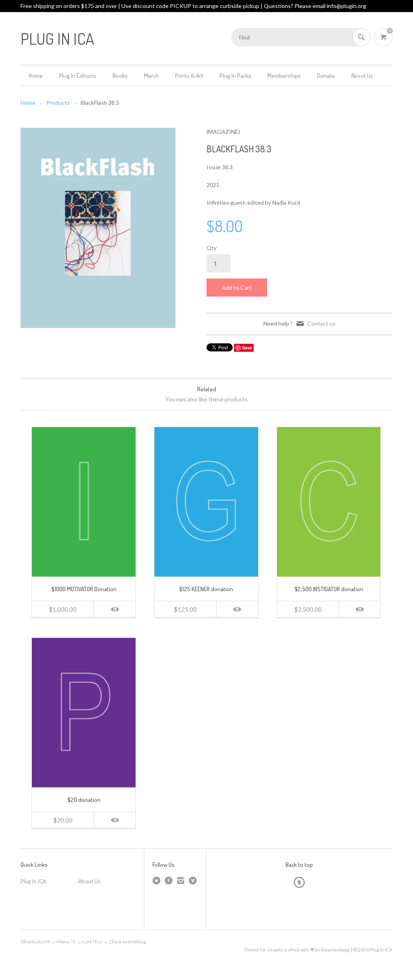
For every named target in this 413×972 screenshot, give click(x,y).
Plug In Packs (235, 75)
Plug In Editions (77, 75)
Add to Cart (237, 287)
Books (120, 75)
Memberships (284, 75)
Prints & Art (189, 75)
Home (36, 75)
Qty (211, 247)
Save (247, 348)
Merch (151, 75)
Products (58, 102)
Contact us (321, 323)
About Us (362, 75)
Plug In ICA (33, 881)
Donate (326, 75)
